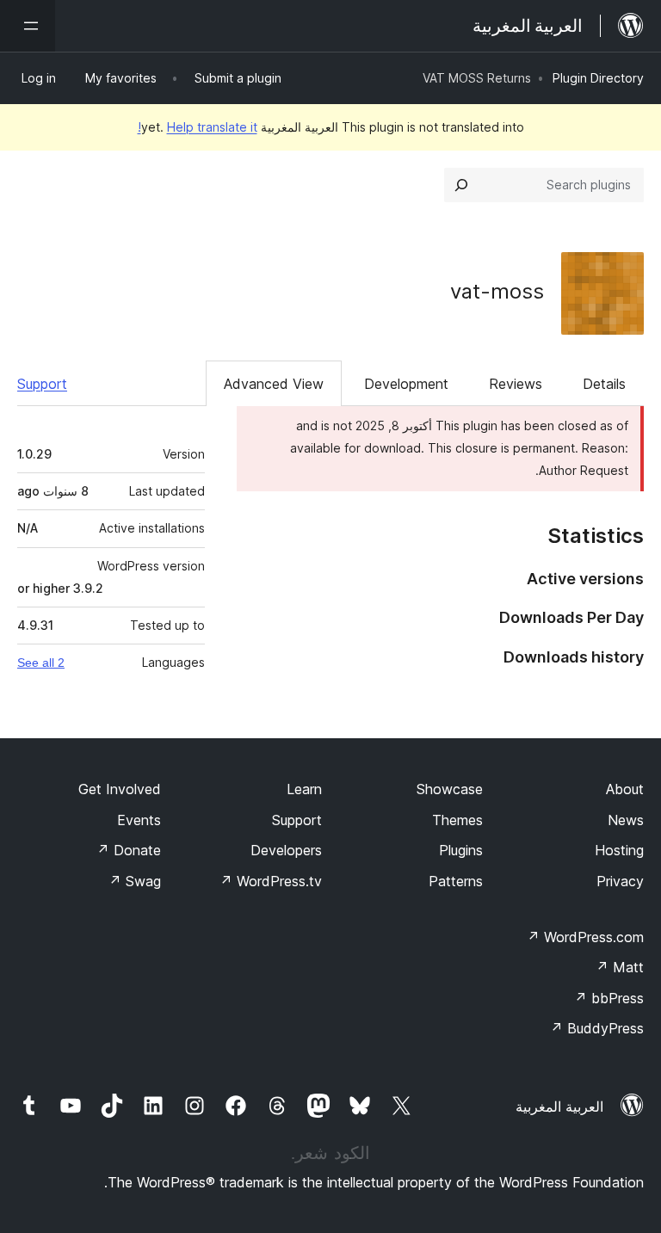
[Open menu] (27, 26)
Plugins (461, 850)
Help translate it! (197, 127)
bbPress (609, 998)
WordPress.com (585, 937)
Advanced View (274, 383)
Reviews (515, 383)
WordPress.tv (270, 881)
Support (42, 383)
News (626, 820)
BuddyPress (597, 1028)
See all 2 (41, 662)
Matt (620, 967)
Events (139, 820)
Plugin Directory (598, 78)
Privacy (620, 881)
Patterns (456, 881)
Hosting (619, 850)
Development (406, 383)
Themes (457, 820)
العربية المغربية (559, 1106)
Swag (134, 881)
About (625, 789)
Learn (304, 789)
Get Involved (119, 789)
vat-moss (497, 291)
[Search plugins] (461, 185)
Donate (128, 850)
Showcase (450, 789)
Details (604, 383)
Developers (286, 850)
